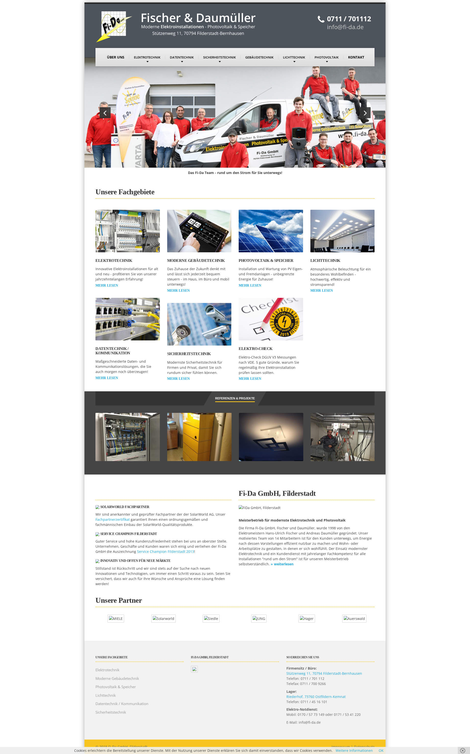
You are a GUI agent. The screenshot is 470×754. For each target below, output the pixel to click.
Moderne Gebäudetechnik (196, 260)
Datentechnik (182, 57)
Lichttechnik (294, 57)
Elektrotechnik (147, 57)
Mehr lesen (106, 285)
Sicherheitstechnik (219, 57)
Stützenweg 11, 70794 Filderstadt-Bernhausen (324, 673)
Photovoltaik (327, 57)
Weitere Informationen (354, 750)
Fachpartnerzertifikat (112, 519)
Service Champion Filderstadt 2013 (165, 551)
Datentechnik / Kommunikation (112, 351)
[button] (105, 112)
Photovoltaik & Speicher (266, 260)
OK (381, 750)
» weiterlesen (282, 564)
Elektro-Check (255, 349)
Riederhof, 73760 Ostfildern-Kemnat (316, 696)
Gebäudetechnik (259, 57)
